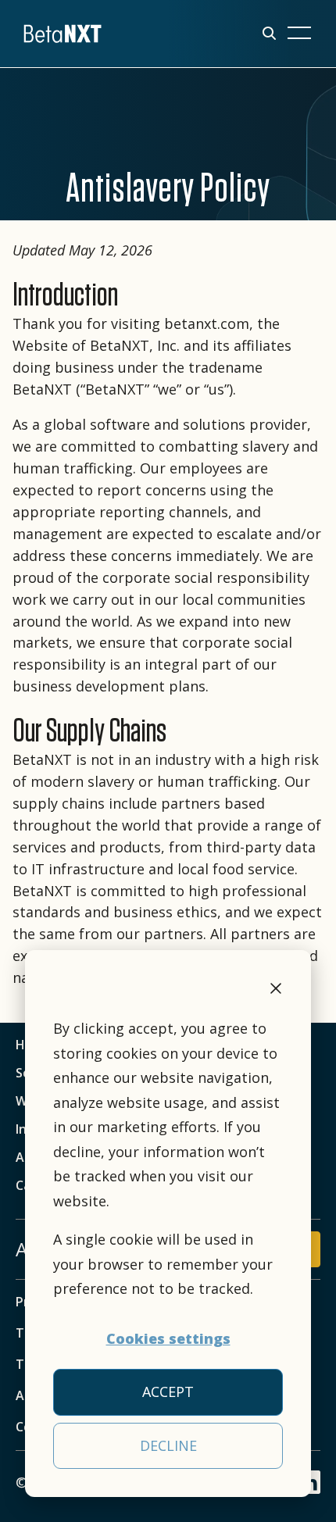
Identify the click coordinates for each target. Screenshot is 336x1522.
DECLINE (168, 1445)
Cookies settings (168, 1338)
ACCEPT (168, 1391)
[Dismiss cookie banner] (276, 990)
